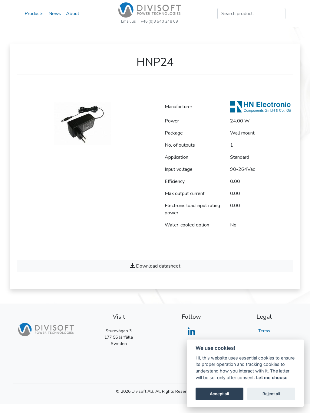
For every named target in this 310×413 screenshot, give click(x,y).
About (72, 13)
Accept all (219, 393)
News (54, 13)
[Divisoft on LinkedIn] (191, 334)
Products (34, 13)
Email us (128, 21)
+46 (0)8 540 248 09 (159, 21)
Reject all (271, 393)
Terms (264, 331)
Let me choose (272, 377)
